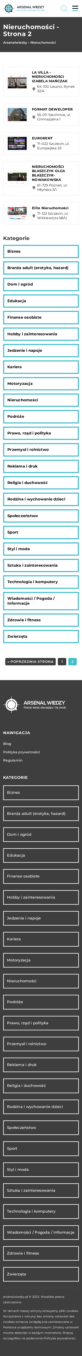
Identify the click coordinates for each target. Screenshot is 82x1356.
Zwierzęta (17, 636)
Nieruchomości (22, 400)
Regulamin (12, 760)
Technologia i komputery (32, 582)
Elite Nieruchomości (50, 208)
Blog (7, 744)
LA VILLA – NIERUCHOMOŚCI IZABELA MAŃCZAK (49, 76)
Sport (12, 532)
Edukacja (16, 301)
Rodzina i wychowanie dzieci (36, 499)
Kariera (14, 367)
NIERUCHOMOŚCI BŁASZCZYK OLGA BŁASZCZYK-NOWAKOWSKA (48, 173)
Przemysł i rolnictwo (28, 449)
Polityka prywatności (21, 752)
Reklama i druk (22, 466)
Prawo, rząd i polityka (29, 433)
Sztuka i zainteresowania (32, 565)
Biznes (14, 251)
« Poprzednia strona (30, 662)
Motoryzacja (20, 383)
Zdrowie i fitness (24, 620)
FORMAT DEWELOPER (52, 109)
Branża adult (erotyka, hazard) (38, 268)
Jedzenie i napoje (24, 350)
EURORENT (42, 138)
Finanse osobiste (24, 317)
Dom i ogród (20, 284)
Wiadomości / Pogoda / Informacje (31, 601)
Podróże (15, 416)
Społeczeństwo (22, 516)
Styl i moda (18, 549)
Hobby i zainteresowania (32, 334)
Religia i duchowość (27, 482)
